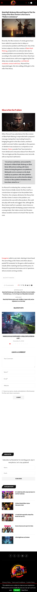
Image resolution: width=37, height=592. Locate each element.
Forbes (10, 149)
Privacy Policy (6, 582)
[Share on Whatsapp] (29, 285)
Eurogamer (5, 258)
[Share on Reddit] (27, 285)
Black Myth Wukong (8, 277)
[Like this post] (19, 285)
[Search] (26, 3)
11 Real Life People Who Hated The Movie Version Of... (24, 515)
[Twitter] (14, 555)
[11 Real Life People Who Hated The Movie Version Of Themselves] (7, 517)
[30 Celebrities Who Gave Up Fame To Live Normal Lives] (7, 495)
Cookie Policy (30, 582)
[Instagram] (18, 555)
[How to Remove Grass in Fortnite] (7, 529)
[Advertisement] (18, 89)
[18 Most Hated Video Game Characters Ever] (7, 506)
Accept (17, 590)
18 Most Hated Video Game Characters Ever (22, 504)
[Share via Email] (31, 285)
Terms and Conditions (18, 582)
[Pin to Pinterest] (25, 285)
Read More (25, 590)
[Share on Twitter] (23, 285)
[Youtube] (22, 555)
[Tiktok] (26, 555)
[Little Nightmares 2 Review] (7, 540)
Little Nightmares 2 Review (22, 537)
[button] (3, 328)
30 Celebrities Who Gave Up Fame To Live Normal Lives (25, 493)
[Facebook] (10, 555)
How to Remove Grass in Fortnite (24, 526)
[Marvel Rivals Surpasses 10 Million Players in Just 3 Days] (18, 323)
